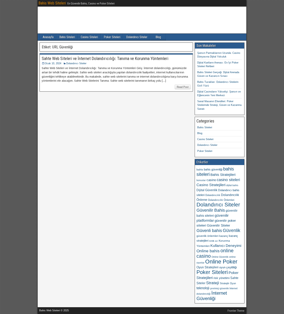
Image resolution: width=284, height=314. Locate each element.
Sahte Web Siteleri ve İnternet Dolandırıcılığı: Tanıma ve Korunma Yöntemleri (105, 58)
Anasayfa (48, 37)
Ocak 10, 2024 (53, 63)
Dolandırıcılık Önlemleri (221, 199)
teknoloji (202, 288)
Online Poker (221, 261)
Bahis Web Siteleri (52, 3)
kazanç (223, 235)
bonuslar (201, 180)
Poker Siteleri (112, 37)
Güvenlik (231, 230)
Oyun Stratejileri (207, 267)
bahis (199, 169)
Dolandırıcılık (212, 195)
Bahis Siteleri (67, 37)
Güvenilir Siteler (218, 225)
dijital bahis (232, 185)
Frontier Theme (236, 310)
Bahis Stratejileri (223, 175)
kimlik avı (213, 241)
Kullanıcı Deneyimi (225, 245)
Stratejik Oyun (228, 283)
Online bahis (208, 251)
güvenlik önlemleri (207, 235)
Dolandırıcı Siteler (136, 37)
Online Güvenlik (220, 257)
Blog (158, 37)
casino (211, 180)
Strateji (212, 283)
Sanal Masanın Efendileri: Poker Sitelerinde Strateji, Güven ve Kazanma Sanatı (219, 105)
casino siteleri (228, 180)
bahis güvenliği (213, 169)
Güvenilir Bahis (210, 210)
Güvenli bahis (209, 230)
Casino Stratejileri (210, 185)
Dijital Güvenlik (206, 190)
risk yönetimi (221, 278)
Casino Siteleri (89, 37)
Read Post (183, 87)
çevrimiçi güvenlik (219, 288)
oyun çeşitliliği (228, 267)
